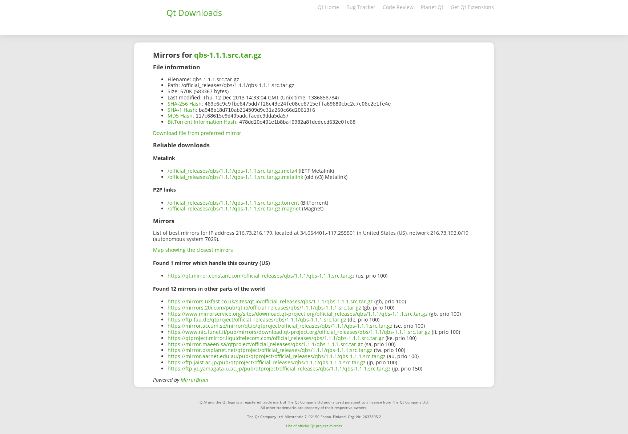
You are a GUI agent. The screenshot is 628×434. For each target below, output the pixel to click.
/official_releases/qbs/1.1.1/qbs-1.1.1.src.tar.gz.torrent (233, 202)
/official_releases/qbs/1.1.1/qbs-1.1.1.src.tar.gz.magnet (234, 208)
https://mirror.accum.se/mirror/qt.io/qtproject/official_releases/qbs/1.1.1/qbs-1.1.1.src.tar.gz (280, 325)
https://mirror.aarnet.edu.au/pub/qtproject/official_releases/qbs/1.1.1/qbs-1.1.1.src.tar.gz (277, 356)
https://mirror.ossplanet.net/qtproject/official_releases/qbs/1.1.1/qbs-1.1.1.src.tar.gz (270, 350)
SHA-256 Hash (185, 103)
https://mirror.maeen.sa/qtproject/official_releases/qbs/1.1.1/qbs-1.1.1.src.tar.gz (265, 344)
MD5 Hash (180, 115)
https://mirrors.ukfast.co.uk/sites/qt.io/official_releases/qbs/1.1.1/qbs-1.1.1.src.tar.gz (270, 301)
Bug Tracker (360, 7)
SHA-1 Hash (182, 109)
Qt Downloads (194, 13)
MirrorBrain (194, 379)
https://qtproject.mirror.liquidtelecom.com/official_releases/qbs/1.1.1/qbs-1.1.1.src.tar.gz (276, 338)
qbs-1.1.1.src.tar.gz (227, 55)
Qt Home (328, 7)
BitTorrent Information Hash (202, 121)
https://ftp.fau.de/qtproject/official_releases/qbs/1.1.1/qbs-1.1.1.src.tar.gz (257, 319)
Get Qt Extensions (472, 7)
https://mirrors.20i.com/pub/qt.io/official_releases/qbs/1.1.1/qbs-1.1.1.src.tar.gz (264, 307)
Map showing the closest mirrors (193, 249)
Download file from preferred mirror (197, 133)
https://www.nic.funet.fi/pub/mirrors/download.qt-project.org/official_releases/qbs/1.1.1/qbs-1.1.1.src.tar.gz (299, 331)
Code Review (398, 7)
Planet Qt (432, 7)
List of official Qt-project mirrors (314, 425)
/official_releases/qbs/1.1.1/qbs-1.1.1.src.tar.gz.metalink (235, 176)
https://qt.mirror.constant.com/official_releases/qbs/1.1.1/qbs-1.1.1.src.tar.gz (261, 275)
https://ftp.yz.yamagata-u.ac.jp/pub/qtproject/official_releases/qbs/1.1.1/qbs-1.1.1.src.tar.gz (279, 368)
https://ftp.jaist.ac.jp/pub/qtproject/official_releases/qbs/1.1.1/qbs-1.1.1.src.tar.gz (267, 362)
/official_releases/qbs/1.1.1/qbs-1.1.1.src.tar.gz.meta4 (232, 170)
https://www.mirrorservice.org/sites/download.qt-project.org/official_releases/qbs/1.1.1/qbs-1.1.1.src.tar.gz (298, 313)
